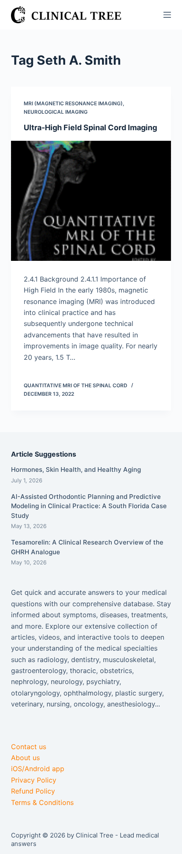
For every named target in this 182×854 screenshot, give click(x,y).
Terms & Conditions (42, 802)
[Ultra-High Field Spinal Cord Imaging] (91, 201)
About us (25, 757)
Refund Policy (33, 791)
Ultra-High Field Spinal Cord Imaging (90, 127)
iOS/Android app (37, 768)
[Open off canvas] (167, 15)
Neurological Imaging (56, 112)
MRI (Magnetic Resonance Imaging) (73, 103)
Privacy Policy (33, 780)
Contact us (28, 746)
